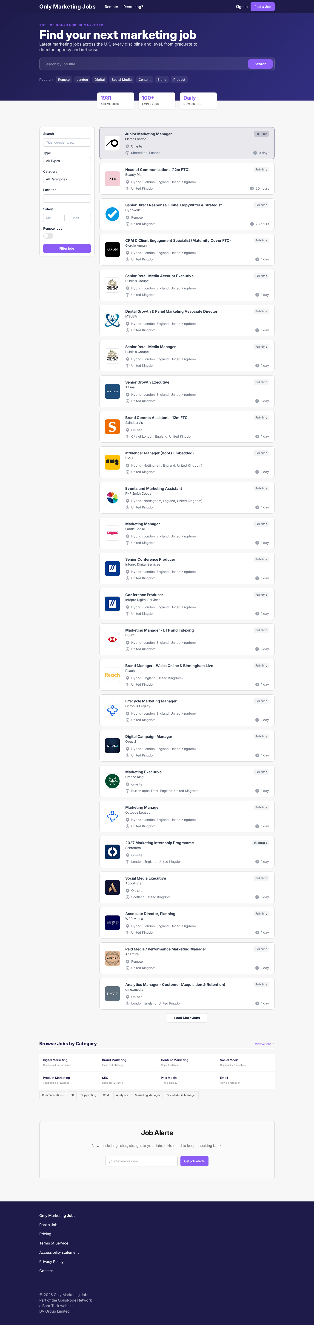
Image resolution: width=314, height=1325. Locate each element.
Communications (52, 1095)
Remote (111, 6)
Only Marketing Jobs (67, 6)
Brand (161, 79)
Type (47, 153)
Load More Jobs (187, 1018)
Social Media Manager (181, 1095)
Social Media (122, 79)
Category (50, 171)
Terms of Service (53, 1243)
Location (49, 190)
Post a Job (262, 7)
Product (179, 79)
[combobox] (67, 198)
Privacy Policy (51, 1261)
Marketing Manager (147, 1095)
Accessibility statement (59, 1252)
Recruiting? (133, 6)
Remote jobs (52, 228)
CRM (106, 1095)
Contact (46, 1270)
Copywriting (88, 1095)
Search (260, 64)
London (82, 79)
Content (145, 79)
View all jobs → (265, 1044)
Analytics (122, 1095)
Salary (48, 209)
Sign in (242, 6)
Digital (100, 79)
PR (72, 1095)
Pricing (45, 1234)
